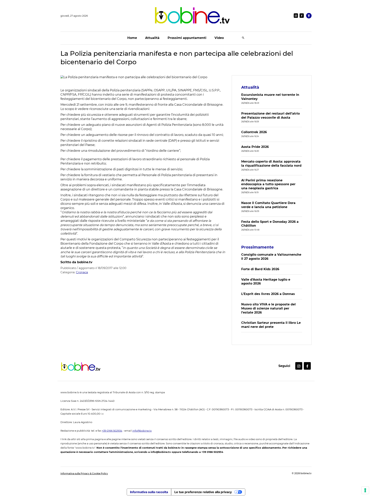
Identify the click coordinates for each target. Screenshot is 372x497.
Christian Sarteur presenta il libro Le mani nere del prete (271, 325)
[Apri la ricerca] (243, 38)
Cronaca (82, 272)
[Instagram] (296, 15)
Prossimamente (257, 247)
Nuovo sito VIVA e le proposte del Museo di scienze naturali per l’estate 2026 (268, 308)
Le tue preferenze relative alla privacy (203, 492)
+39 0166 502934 (112, 430)
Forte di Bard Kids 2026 (260, 269)
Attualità (152, 38)
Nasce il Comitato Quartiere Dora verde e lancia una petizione (268, 205)
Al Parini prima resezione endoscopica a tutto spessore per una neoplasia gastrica (268, 184)
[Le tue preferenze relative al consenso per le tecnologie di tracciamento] (365, 490)
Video (219, 38)
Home (132, 38)
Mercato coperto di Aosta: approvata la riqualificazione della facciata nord (271, 163)
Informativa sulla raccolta (149, 492)
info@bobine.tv (142, 430)
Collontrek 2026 (254, 132)
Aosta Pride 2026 (255, 147)
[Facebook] (302, 15)
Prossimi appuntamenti (187, 38)
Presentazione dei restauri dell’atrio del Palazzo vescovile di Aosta (270, 115)
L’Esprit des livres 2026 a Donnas (268, 294)
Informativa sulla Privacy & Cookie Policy (84, 473)
